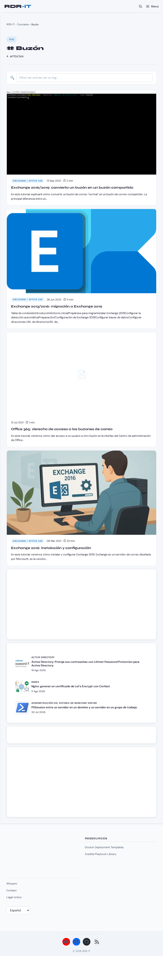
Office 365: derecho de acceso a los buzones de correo (61, 429)
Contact (11, 890)
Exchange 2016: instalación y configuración (51, 548)
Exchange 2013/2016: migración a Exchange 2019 (56, 306)
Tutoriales (23, 24)
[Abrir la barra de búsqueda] (140, 6)
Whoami (11, 883)
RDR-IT (17, 6)
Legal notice (13, 897)
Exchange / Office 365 (28, 180)
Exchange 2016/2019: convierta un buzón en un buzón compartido (72, 187)
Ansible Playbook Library (100, 854)
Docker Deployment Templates (104, 847)
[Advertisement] (45, 606)
